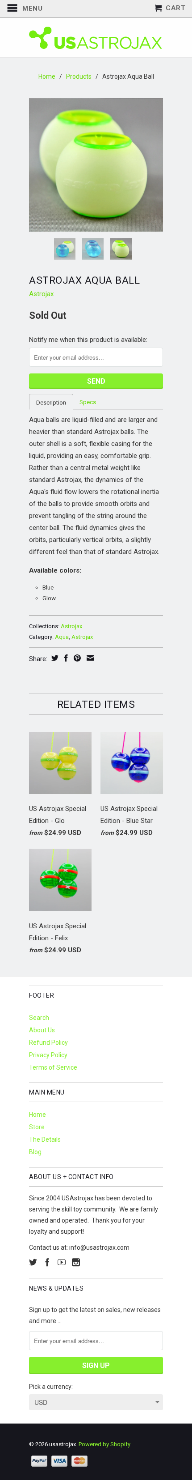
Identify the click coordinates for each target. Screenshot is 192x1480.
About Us (42, 1030)
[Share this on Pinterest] (76, 658)
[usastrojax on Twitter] (33, 1262)
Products (79, 76)
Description (51, 402)
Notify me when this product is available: (88, 340)
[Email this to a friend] (89, 658)
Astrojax (41, 294)
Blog (35, 1151)
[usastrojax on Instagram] (76, 1262)
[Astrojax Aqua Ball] (96, 165)
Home (37, 1114)
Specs (87, 402)
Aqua (62, 637)
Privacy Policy (48, 1055)
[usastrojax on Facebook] (47, 1262)
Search (39, 1017)
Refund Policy (48, 1042)
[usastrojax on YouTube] (62, 1262)
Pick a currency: (51, 1386)
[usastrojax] (96, 37)
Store (37, 1127)
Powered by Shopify (104, 1444)
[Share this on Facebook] (65, 658)
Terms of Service (53, 1067)
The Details (45, 1139)
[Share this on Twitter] (53, 658)
